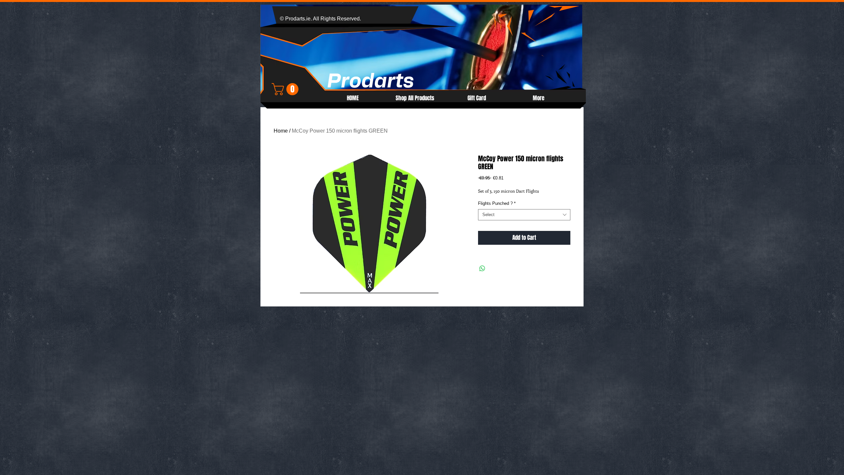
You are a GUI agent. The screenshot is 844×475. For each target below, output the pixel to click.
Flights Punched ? (497, 203)
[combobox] (524, 215)
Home (281, 131)
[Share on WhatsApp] (482, 268)
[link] (286, 89)
